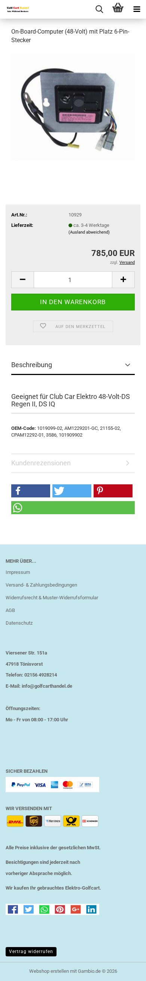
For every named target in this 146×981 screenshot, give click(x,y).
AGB (10, 610)
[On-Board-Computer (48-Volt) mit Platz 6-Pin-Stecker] (73, 107)
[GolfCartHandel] (15, 9)
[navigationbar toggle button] (136, 9)
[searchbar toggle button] (99, 9)
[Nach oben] (125, 970)
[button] (22, 279)
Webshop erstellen (49, 971)
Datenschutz (19, 623)
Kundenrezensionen (41, 463)
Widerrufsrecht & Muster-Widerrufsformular (52, 597)
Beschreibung (31, 365)
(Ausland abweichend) (89, 232)
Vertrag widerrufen (31, 951)
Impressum (18, 572)
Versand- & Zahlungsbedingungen (41, 585)
